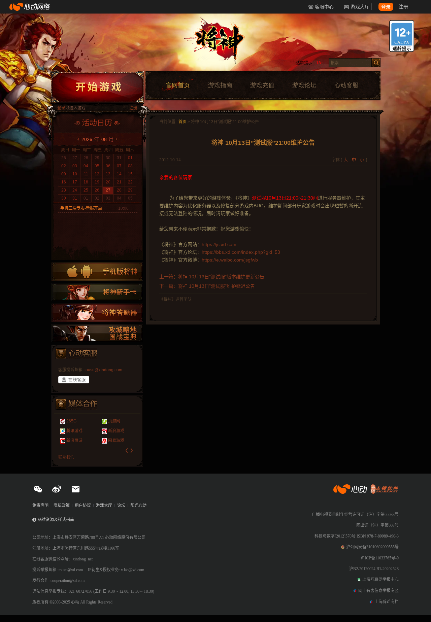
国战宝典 (97, 333)
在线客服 (73, 379)
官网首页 (177, 85)
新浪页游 (74, 440)
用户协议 (83, 505)
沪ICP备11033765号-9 (380, 558)
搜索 (375, 62)
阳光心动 (138, 505)
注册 (403, 6)
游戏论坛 (304, 85)
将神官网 (222, 43)
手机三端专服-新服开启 (81, 208)
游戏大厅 (360, 6)
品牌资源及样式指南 (56, 519)
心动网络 (30, 6)
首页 (182, 121)
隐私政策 (62, 505)
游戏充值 (261, 85)
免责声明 (40, 505)
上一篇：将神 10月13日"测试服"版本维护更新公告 (211, 276)
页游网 (114, 421)
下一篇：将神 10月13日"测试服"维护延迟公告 (207, 286)
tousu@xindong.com (103, 370)
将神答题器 (97, 313)
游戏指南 (219, 85)
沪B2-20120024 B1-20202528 (374, 568)
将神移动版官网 (97, 272)
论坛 (121, 505)
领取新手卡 (97, 292)
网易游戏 (116, 440)
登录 (386, 6)
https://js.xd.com (219, 244)
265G (71, 421)
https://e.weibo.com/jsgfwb (230, 260)
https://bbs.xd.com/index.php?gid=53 (241, 252)
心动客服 (346, 85)
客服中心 (324, 6)
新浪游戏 (116, 430)
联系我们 (66, 457)
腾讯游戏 (74, 430)
